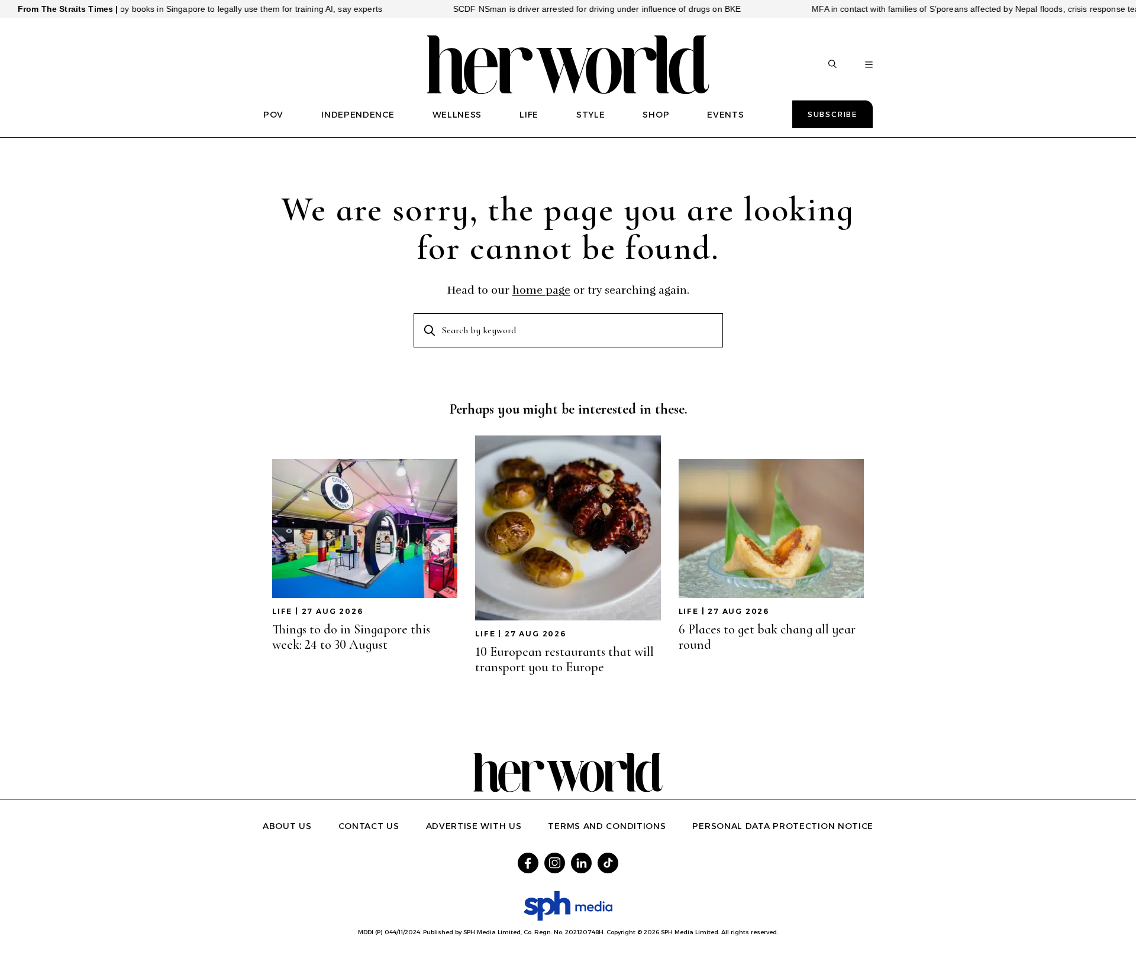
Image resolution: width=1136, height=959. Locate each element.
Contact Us (368, 826)
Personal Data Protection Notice (782, 826)
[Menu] (869, 65)
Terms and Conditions (607, 826)
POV (273, 114)
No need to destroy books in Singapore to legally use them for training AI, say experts (194, 9)
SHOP (656, 114)
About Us (287, 826)
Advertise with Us (474, 826)
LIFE (528, 114)
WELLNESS (457, 114)
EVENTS (725, 114)
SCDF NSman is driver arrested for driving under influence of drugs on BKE (571, 9)
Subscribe (832, 114)
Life (282, 611)
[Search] (832, 65)
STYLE (590, 114)
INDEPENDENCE (357, 114)
